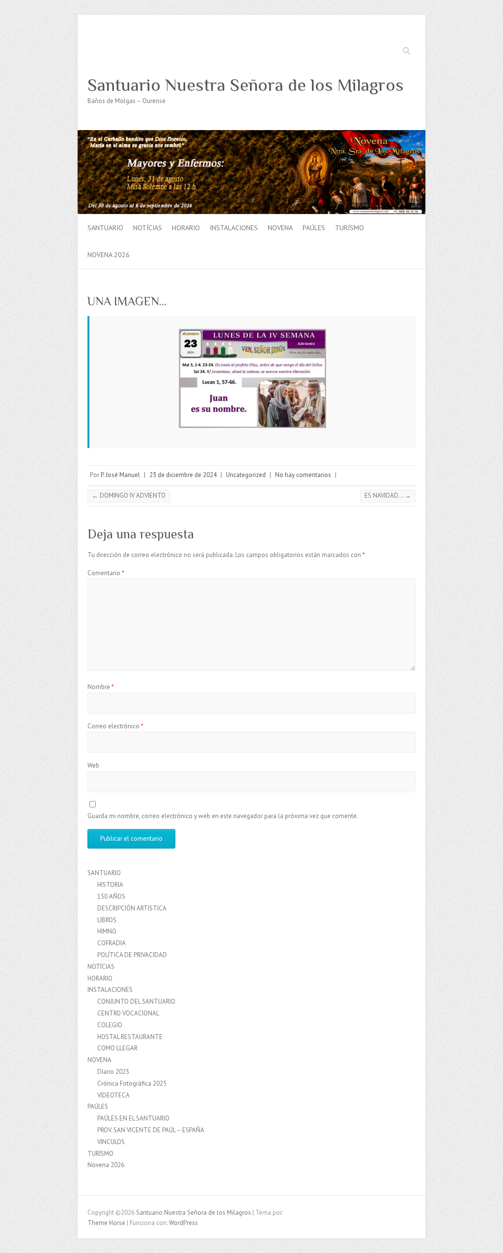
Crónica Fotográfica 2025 (132, 1083)
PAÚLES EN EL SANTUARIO (133, 1118)
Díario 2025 (113, 1071)
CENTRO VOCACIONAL (128, 1013)
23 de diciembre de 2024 (183, 475)
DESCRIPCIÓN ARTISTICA (132, 908)
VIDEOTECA (113, 1095)
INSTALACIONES (234, 227)
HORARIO (186, 227)
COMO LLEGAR (117, 1048)
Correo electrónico (115, 726)
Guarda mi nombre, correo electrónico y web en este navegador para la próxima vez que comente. (222, 816)
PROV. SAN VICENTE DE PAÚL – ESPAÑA (150, 1130)
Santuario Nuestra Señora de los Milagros (245, 85)
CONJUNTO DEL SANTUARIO (136, 1001)
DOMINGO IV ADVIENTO (129, 495)
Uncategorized (246, 475)
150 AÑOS (111, 896)
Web (93, 765)
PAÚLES (314, 227)
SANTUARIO (105, 227)
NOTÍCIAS (147, 227)
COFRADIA (111, 943)
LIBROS (106, 920)
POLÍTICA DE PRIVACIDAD (132, 955)
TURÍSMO (349, 227)
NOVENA (280, 227)
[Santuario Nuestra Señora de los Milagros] (251, 135)
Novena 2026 (108, 254)
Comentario (105, 573)
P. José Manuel (120, 475)
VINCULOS (111, 1142)
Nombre (100, 687)
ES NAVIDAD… (387, 495)
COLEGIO (109, 1025)
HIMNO (106, 931)
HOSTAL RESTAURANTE (130, 1037)
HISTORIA (110, 884)
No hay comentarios (303, 475)
